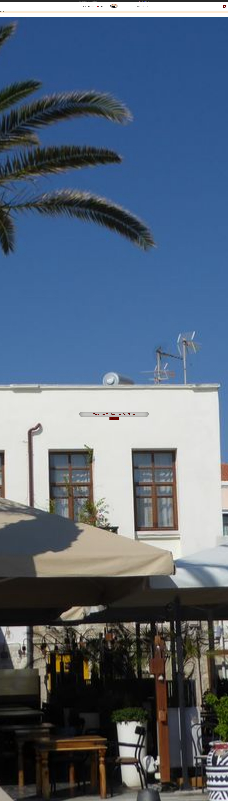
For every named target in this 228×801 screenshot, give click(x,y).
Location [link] (93, 6)
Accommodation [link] (85, 6)
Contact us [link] (138, 6)
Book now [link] (145, 6)
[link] (224, 6)
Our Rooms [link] (114, 418)
